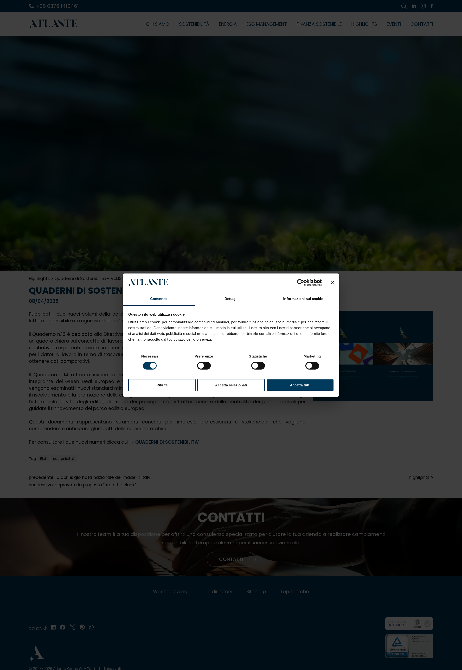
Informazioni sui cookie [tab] (303, 298)
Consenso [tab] (158, 298)
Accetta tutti (300, 385)
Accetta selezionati (231, 385)
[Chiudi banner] (332, 282)
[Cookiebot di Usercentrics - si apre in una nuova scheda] (301, 282)
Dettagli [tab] (231, 298)
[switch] (204, 366)
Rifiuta (161, 385)
